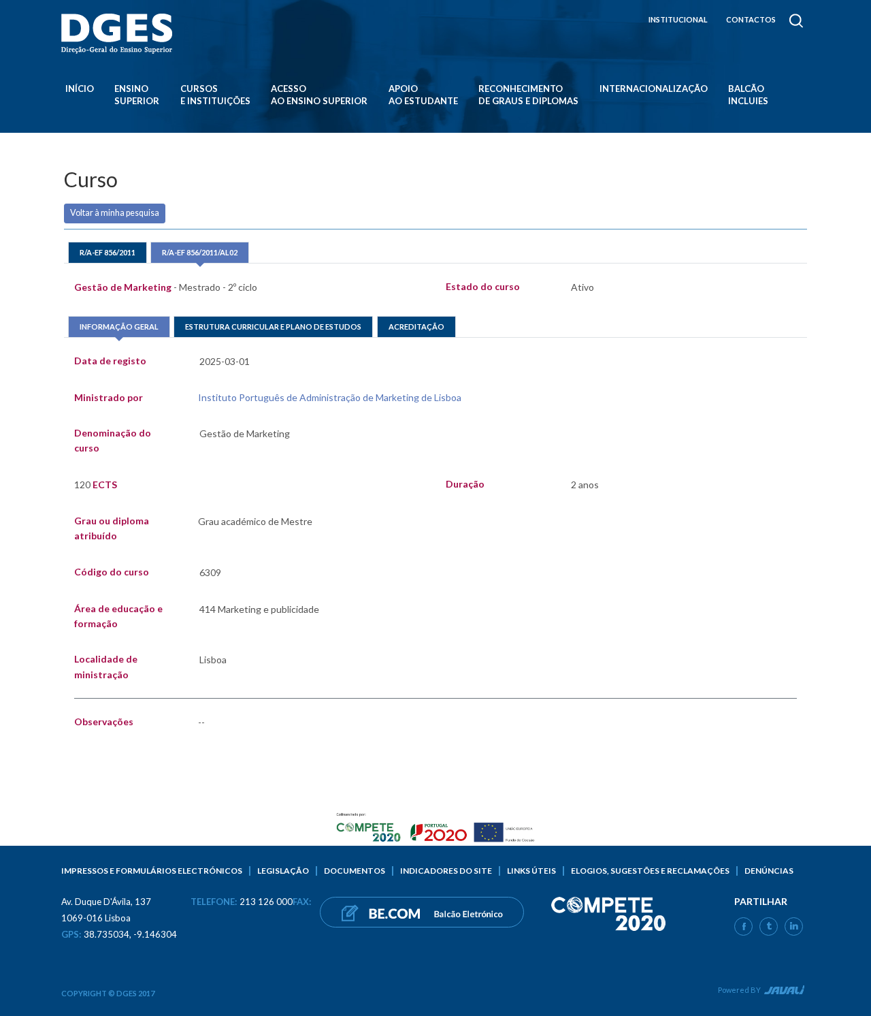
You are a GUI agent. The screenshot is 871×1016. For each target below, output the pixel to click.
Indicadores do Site (446, 871)
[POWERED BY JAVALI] (783, 992)
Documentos (354, 871)
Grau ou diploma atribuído (111, 528)
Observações (103, 721)
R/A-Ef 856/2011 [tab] (107, 252)
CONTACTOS (751, 19)
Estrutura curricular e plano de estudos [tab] (273, 326)
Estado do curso (483, 286)
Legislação (283, 871)
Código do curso (111, 571)
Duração (465, 484)
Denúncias (768, 871)
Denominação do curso (112, 440)
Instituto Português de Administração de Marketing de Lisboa (329, 397)
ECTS (95, 484)
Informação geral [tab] (119, 326)
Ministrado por (108, 397)
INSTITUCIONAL (678, 19)
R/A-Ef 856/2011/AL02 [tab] (199, 252)
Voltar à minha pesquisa (114, 213)
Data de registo (110, 360)
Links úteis (531, 871)
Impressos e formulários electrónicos (151, 871)
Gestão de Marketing (165, 287)
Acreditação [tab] (416, 326)
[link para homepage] (119, 34)
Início (79, 88)
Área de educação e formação (118, 616)
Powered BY (739, 989)
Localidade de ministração (105, 666)
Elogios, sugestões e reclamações (650, 871)
